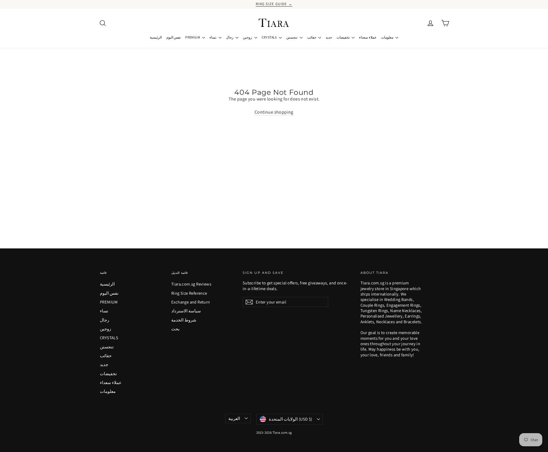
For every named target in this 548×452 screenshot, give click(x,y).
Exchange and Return (190, 302)
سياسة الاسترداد (186, 311)
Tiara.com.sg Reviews (191, 284)
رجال (230, 37)
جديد (329, 37)
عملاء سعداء (367, 37)
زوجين (248, 37)
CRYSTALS (270, 37)
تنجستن (292, 37)
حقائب (312, 37)
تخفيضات (343, 37)
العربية (234, 418)
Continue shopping (274, 112)
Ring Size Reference (189, 293)
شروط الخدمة (183, 320)
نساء (213, 37)
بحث (175, 329)
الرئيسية (156, 37)
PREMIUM (193, 37)
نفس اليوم (173, 37)
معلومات (387, 37)
